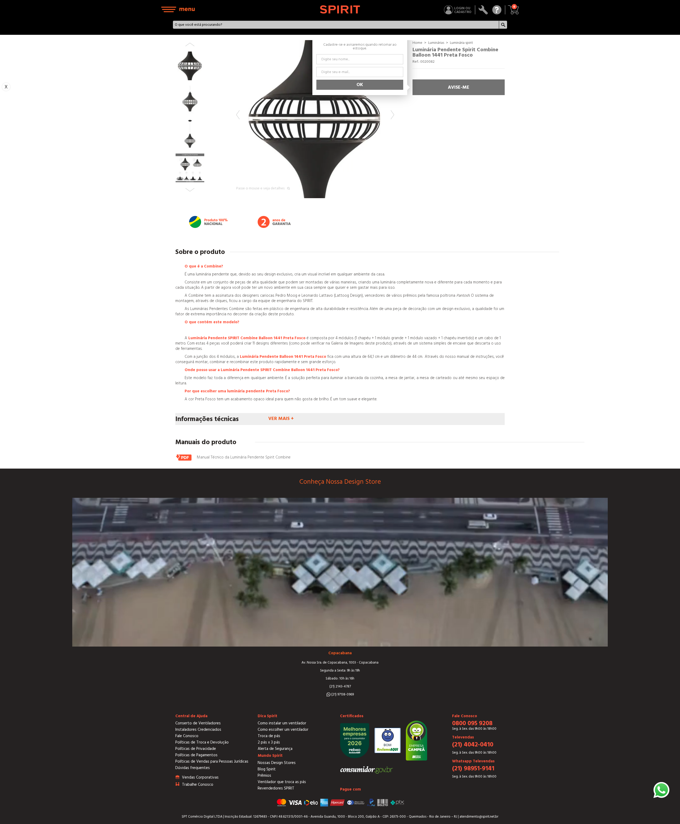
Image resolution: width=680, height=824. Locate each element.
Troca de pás (269, 736)
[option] (315, 119)
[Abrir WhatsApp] (661, 790)
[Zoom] (315, 119)
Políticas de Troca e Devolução (202, 742)
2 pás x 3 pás (269, 742)
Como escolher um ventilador (283, 729)
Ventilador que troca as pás (282, 782)
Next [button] (392, 114)
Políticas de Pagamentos (196, 755)
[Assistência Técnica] (483, 9)
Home (417, 42)
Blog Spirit (267, 769)
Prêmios (264, 775)
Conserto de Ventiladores (198, 723)
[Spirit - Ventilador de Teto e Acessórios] (340, 9)
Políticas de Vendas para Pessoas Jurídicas (211, 761)
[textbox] (336, 25)
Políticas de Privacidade (195, 748)
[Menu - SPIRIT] (178, 9)
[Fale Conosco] (496, 9)
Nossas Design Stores (277, 763)
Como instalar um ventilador (282, 723)
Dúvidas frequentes (192, 768)
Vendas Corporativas (200, 777)
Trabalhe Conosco (197, 784)
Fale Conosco (186, 736)
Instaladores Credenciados (198, 729)
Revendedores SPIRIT (276, 788)
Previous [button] (238, 114)
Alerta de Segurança (275, 748)
